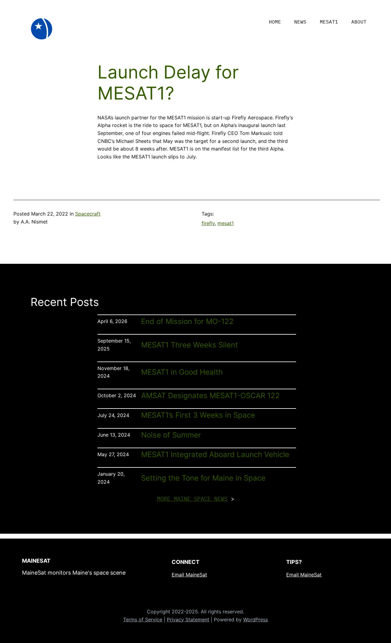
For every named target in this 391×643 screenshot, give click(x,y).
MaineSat (36, 561)
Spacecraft (87, 214)
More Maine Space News (192, 498)
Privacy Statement (188, 619)
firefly (208, 223)
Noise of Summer (171, 435)
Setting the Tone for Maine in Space (203, 478)
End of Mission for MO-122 (187, 321)
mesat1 (225, 223)
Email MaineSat (189, 575)
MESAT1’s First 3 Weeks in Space (198, 415)
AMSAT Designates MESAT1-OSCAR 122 (210, 396)
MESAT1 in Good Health (182, 372)
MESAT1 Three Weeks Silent (189, 345)
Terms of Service (142, 619)
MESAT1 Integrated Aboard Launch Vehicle (215, 455)
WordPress (255, 619)
